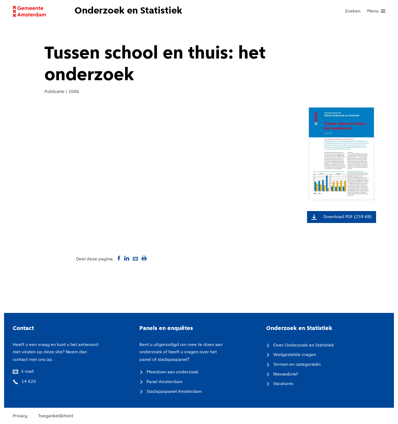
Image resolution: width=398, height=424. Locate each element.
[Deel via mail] (135, 258)
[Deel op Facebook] (118, 258)
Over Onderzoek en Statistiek (303, 345)
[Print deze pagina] (144, 258)
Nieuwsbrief (285, 374)
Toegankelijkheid (55, 416)
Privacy (20, 416)
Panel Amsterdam (164, 382)
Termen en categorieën (297, 364)
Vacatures (283, 383)
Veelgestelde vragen (294, 354)
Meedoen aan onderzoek (172, 372)
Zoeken (352, 11)
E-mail (27, 371)
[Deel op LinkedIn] (126, 258)
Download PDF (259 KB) (347, 217)
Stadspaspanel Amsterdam (174, 391)
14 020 (28, 381)
